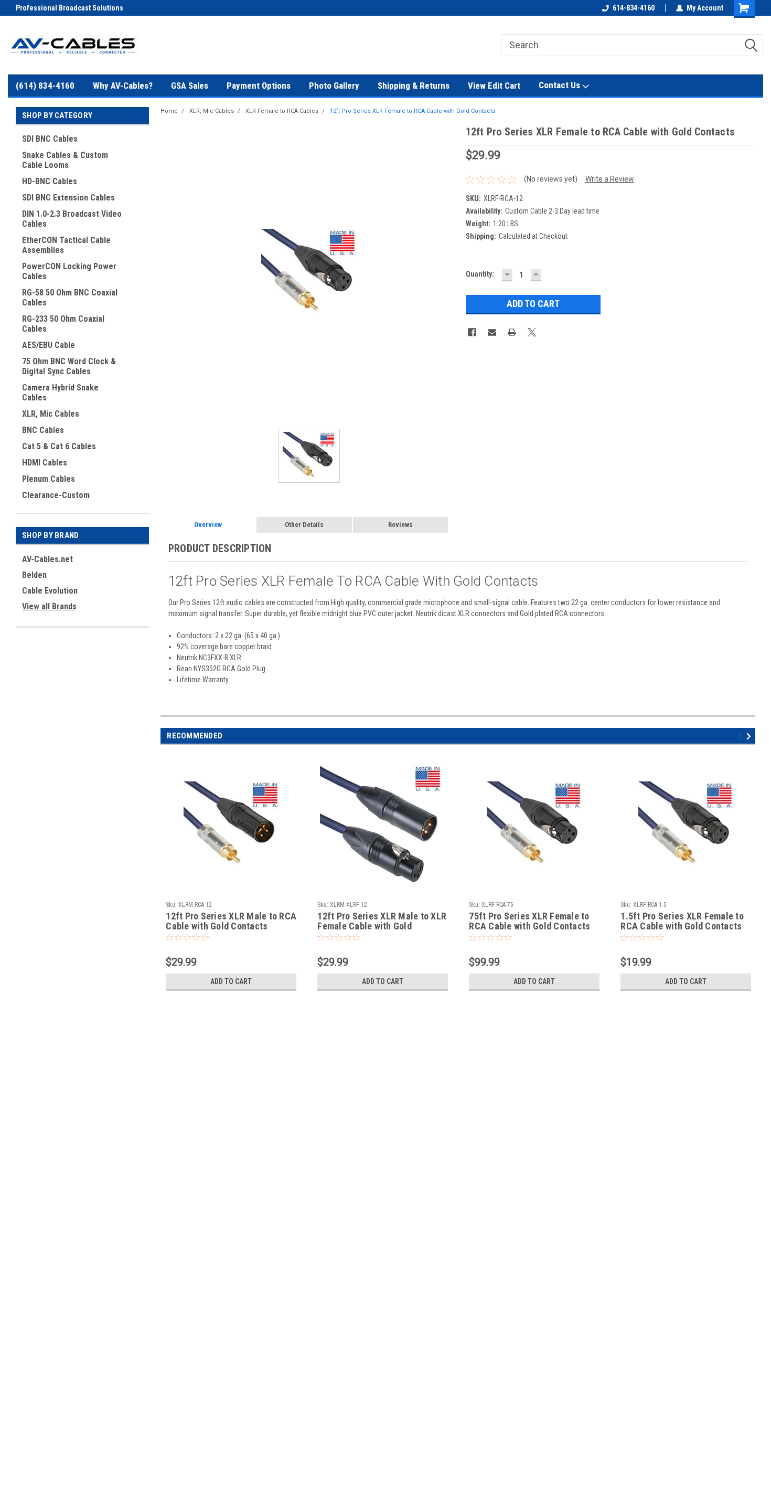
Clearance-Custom (56, 495)
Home (169, 111)
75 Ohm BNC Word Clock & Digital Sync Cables (69, 366)
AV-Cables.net (47, 559)
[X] (532, 332)
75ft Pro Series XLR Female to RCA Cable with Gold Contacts (529, 921)
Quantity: (480, 274)
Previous (741, 736)
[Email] (492, 332)
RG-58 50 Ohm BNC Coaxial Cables (69, 298)
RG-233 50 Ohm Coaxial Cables (63, 324)
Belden (34, 575)
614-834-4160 (634, 8)
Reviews (400, 524)
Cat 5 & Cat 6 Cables (59, 446)
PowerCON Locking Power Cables (69, 271)
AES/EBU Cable (48, 345)
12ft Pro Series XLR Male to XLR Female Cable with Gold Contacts (381, 921)
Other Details (304, 524)
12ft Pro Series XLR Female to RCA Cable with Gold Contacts (412, 111)
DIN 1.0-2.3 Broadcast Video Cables (72, 219)
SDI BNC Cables (50, 139)
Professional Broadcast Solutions (69, 8)
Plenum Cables (48, 479)
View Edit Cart (494, 85)
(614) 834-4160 (45, 85)
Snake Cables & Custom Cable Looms (65, 160)
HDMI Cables (44, 463)
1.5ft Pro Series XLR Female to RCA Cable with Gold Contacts (682, 921)
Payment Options (259, 85)
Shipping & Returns (413, 85)
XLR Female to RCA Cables (281, 111)
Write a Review (609, 179)
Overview (208, 524)
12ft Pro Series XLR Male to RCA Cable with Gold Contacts (231, 921)
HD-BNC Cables (49, 181)
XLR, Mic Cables (50, 414)
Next (750, 736)
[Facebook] (472, 332)
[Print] (512, 332)
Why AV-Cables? (123, 85)
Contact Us (560, 85)
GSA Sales (189, 85)
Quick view (231, 888)
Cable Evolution (50, 591)
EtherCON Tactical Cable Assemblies (66, 245)
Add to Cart (231, 981)
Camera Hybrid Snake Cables (60, 393)
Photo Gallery (334, 85)
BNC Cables (43, 430)
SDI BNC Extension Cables (68, 198)
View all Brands (49, 606)
